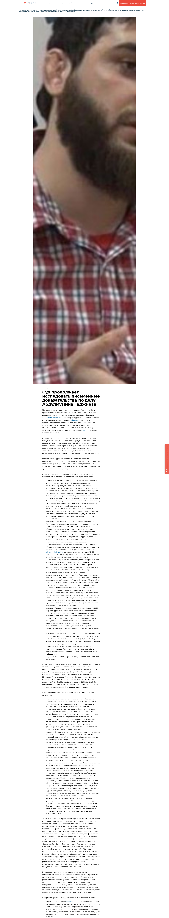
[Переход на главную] (29, 3)
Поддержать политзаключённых (132, 3)
